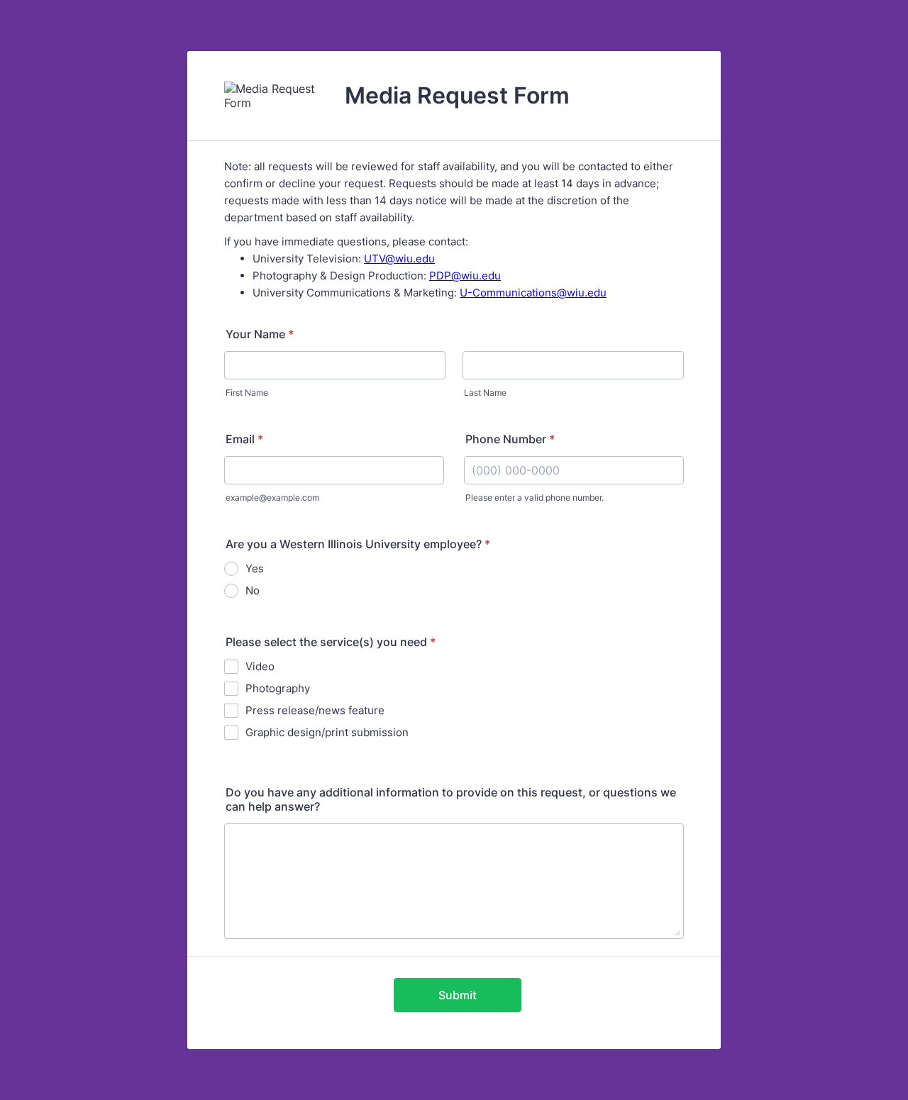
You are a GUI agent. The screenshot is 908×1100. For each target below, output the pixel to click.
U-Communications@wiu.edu (533, 292)
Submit (457, 995)
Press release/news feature (314, 710)
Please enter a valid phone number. (534, 497)
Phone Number (510, 439)
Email (244, 439)
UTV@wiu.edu (399, 258)
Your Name (260, 334)
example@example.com (272, 497)
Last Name (485, 392)
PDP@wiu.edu (465, 275)
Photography (277, 688)
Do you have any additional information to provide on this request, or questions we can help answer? (451, 799)
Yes (254, 568)
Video (260, 666)
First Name (247, 392)
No (252, 590)
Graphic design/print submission (327, 732)
